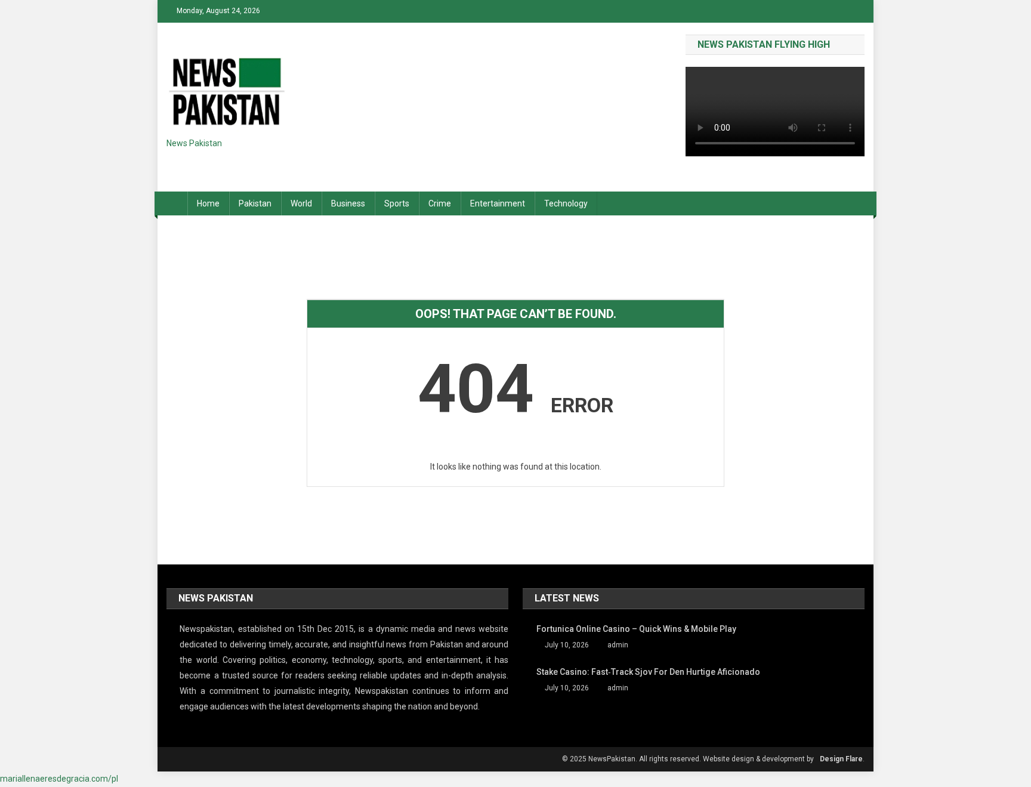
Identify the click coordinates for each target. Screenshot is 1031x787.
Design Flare (841, 759)
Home (208, 203)
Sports (396, 203)
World (301, 203)
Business (348, 203)
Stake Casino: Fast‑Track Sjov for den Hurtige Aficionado (648, 672)
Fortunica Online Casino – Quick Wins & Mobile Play (636, 629)
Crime (439, 203)
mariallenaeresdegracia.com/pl (59, 778)
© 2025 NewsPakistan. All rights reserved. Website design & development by (688, 759)
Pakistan (255, 203)
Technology (566, 203)
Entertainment (497, 203)
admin (617, 645)
